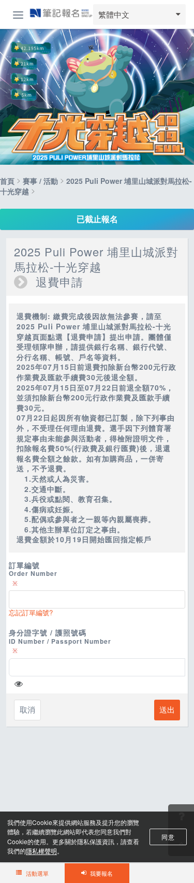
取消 (27, 709)
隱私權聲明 (41, 850)
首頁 (7, 181)
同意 (167, 836)
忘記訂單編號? (31, 613)
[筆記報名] (61, 14)
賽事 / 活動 (40, 181)
